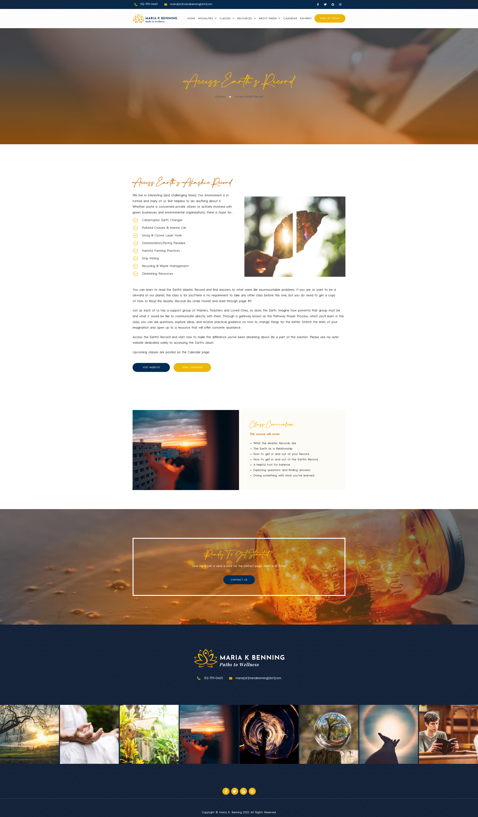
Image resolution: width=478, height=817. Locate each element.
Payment (306, 18)
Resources (244, 18)
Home (191, 18)
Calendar (290, 18)
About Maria (268, 18)
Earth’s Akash (204, 342)
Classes (225, 18)
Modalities (205, 18)
